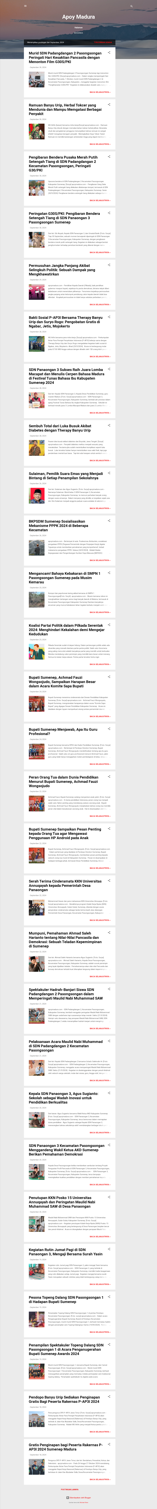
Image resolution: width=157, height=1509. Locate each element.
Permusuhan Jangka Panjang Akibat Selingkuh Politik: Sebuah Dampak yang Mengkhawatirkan (62, 269)
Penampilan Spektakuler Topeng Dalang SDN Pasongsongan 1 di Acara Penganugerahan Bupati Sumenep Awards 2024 (66, 1349)
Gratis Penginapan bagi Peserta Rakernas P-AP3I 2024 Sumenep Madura (66, 1447)
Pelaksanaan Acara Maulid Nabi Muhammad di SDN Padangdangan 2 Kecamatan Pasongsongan (66, 1045)
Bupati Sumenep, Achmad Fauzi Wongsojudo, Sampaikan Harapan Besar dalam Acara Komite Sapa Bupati (62, 681)
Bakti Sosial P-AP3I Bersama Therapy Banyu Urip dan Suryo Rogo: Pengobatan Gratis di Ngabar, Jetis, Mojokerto (66, 321)
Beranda (78, 33)
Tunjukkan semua (103, 42)
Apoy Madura (78, 17)
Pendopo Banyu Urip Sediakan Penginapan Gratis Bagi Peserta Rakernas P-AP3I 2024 (64, 1399)
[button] (109, 53)
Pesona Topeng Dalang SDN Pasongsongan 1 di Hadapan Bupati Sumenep (66, 1299)
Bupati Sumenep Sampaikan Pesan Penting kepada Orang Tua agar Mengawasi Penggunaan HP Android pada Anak (65, 833)
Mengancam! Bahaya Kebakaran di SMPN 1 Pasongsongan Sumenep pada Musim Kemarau (65, 577)
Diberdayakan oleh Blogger (80, 1498)
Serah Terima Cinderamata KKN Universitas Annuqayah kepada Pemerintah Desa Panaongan (65, 885)
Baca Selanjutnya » (100, 92)
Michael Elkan (84, 1502)
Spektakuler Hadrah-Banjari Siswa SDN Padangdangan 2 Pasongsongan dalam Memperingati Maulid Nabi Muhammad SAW (66, 993)
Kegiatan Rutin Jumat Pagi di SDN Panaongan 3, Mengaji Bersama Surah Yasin (66, 1252)
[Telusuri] (131, 6)
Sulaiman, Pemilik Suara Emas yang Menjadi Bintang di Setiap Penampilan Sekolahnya (66, 475)
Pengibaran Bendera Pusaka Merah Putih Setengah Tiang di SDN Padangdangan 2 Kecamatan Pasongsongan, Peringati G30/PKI (63, 163)
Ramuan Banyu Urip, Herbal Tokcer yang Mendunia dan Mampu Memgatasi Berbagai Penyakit (65, 109)
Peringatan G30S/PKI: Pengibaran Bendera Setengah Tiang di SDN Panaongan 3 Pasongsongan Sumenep (64, 217)
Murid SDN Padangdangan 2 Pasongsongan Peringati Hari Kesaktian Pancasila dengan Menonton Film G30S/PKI (65, 57)
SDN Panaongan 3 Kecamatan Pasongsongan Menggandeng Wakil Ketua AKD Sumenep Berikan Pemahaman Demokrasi (67, 1149)
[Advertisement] (125, 76)
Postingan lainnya (69, 1490)
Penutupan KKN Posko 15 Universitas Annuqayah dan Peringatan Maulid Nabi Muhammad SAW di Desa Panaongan (62, 1202)
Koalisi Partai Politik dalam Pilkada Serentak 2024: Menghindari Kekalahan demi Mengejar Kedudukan (67, 629)
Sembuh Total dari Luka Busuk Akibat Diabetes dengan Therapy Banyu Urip (60, 428)
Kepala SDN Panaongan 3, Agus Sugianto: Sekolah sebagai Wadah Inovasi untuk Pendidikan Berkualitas (63, 1097)
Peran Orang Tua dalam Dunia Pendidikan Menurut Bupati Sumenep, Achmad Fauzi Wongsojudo (63, 781)
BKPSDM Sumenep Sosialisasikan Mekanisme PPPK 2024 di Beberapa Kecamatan (58, 525)
